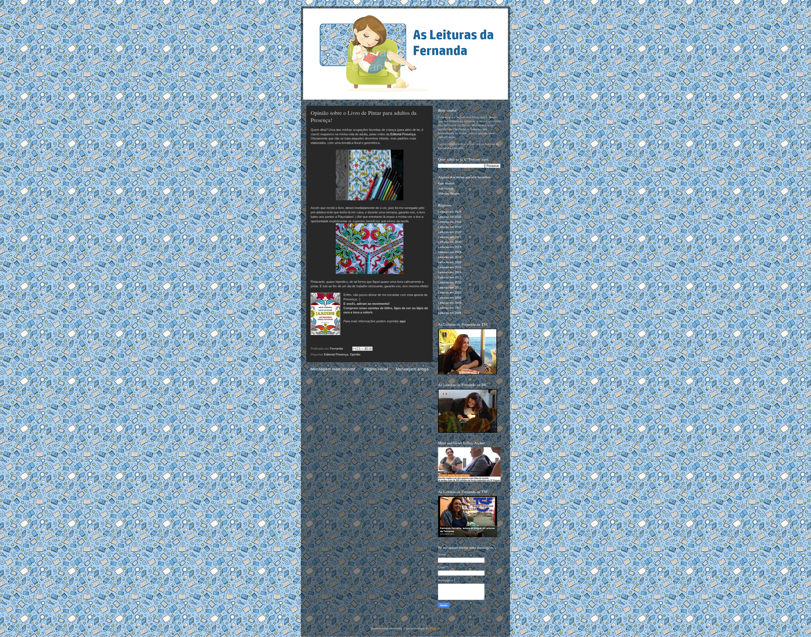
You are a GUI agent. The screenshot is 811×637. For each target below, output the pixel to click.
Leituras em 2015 (449, 267)
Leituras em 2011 (449, 287)
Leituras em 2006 (449, 312)
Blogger (435, 628)
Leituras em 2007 (449, 307)
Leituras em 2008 (449, 302)
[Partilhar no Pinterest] (370, 349)
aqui (402, 321)
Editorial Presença (402, 134)
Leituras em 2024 (449, 222)
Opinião (355, 354)
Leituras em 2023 (449, 227)
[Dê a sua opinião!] (358, 349)
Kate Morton (446, 183)
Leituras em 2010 (449, 292)
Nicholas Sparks (449, 193)
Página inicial (376, 369)
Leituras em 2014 (449, 272)
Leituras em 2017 (449, 257)
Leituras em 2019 (449, 247)
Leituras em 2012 (449, 282)
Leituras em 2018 (449, 252)
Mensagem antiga (412, 369)
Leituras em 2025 (449, 216)
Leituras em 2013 (449, 277)
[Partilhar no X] (362, 349)
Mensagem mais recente (332, 369)
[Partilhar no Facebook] (366, 349)
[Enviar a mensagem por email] (354, 349)
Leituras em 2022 (449, 232)
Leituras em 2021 (449, 237)
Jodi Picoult (445, 188)
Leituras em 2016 (449, 262)
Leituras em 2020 (449, 242)
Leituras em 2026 (449, 211)
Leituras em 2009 (449, 297)
